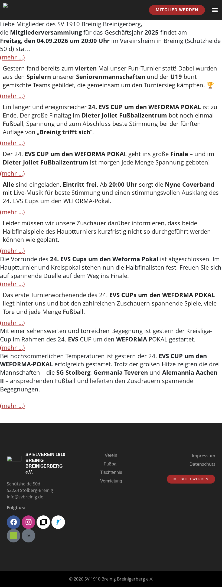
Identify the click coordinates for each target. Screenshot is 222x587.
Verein (111, 455)
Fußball (111, 464)
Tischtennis (111, 472)
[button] (214, 9)
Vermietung (111, 481)
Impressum (203, 456)
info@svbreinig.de (25, 497)
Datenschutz (202, 464)
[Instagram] (28, 522)
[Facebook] (13, 522)
